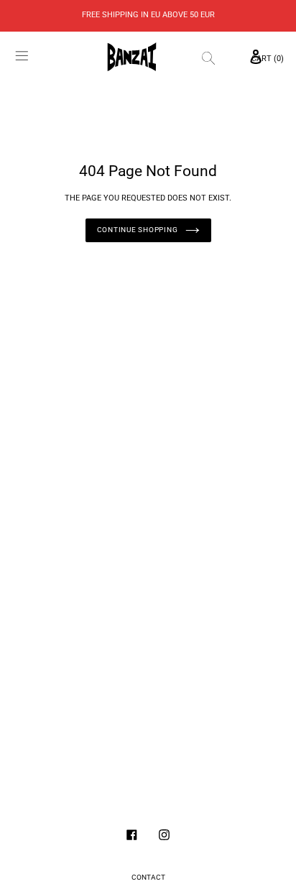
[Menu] (22, 57)
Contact (148, 877)
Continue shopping (137, 230)
